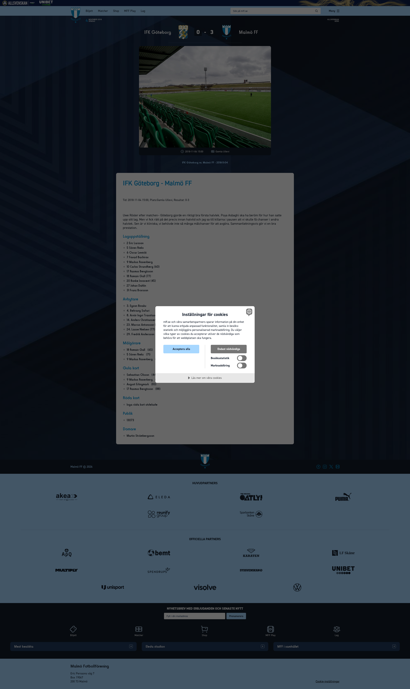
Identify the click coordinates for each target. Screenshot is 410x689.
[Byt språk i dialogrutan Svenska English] (249, 312)
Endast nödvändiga (228, 349)
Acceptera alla (181, 349)
